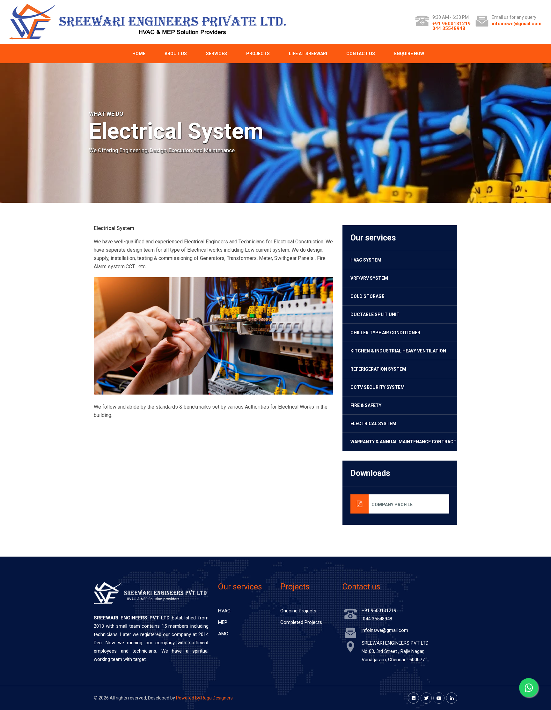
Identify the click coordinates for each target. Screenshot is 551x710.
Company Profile (391, 504)
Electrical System (373, 423)
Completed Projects (301, 622)
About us (176, 53)
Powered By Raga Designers (204, 697)
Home (138, 53)
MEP (222, 622)
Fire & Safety (365, 405)
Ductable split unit (375, 314)
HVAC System (365, 260)
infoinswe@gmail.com (516, 23)
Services (216, 53)
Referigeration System (378, 369)
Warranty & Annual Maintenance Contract (403, 441)
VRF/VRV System (369, 278)
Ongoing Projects (298, 611)
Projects (258, 53)
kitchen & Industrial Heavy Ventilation (398, 350)
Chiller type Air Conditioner (385, 332)
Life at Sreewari (308, 53)
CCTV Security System (377, 387)
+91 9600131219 (451, 23)
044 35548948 (448, 28)
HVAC (224, 611)
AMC (223, 634)
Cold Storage (367, 296)
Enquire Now (409, 53)
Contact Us (360, 53)
